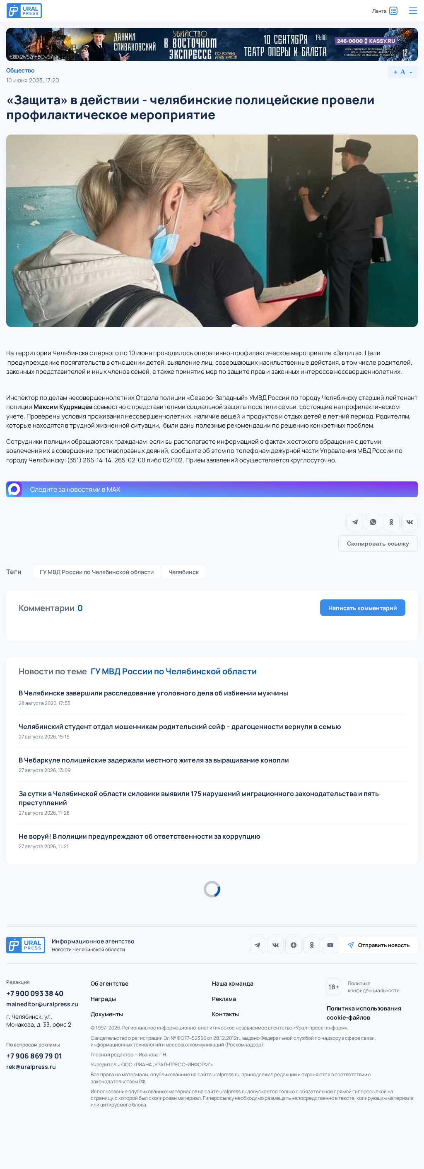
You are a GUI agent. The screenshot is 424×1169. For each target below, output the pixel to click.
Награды (103, 999)
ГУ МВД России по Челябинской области (97, 572)
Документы (107, 1014)
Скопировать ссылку (378, 543)
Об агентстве (109, 983)
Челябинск (184, 572)
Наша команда (232, 983)
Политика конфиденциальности (374, 987)
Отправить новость (384, 945)
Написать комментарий (362, 608)
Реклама (224, 999)
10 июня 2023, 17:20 (32, 80)
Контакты (225, 1014)
